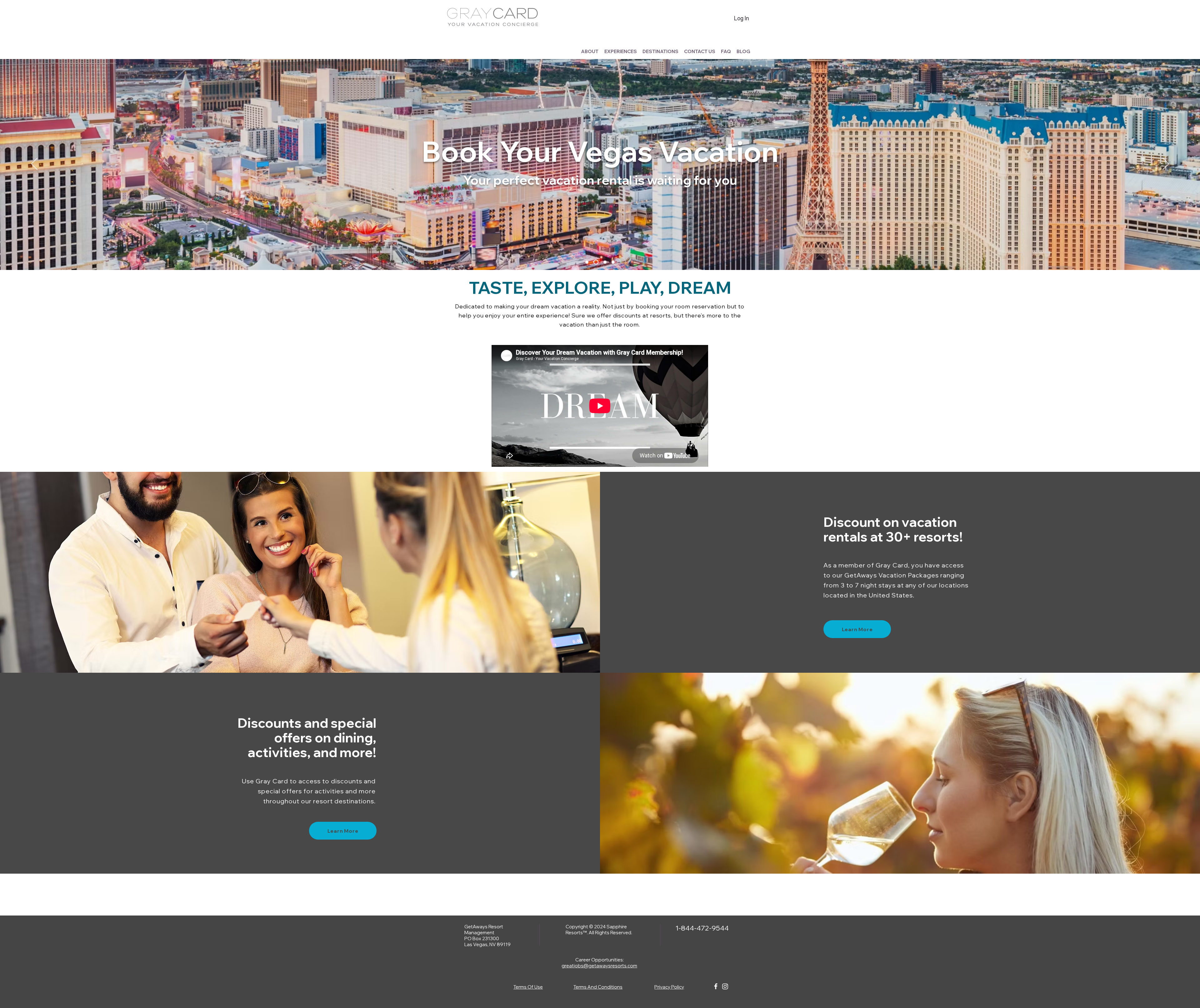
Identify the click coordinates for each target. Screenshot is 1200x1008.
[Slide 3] (604, 262)
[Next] (1165, 164)
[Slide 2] (595, 262)
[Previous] (34, 164)
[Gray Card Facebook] (716, 986)
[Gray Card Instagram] (725, 986)
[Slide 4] (613, 262)
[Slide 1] (586, 262)
